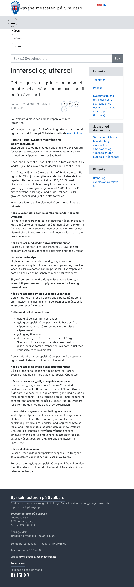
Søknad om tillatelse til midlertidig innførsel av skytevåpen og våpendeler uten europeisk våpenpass (106, 147)
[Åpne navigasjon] (12, 22)
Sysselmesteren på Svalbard (52, 8)
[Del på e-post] (64, 109)
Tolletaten (99, 79)
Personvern (18, 563)
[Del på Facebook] (64, 104)
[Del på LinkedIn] (19, 576)
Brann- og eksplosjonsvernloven (105, 181)
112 (105, 4)
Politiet (97, 87)
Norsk (22, 7)
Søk (117, 59)
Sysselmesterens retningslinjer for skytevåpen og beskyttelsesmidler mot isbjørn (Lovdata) (104, 105)
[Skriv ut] (76, 104)
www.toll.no (74, 133)
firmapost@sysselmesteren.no (37, 556)
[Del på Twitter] (70, 104)
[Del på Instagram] (26, 576)
